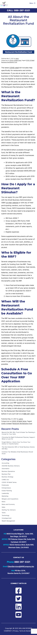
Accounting (5, 463)
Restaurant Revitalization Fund (9, 62)
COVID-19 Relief (30, 60)
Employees (5, 485)
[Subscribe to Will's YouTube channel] (18, 615)
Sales (3, 507)
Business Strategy (7, 477)
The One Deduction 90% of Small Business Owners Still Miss (18, 448)
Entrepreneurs (6, 488)
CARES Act (5, 479)
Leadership (5, 493)
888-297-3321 (22, 10)
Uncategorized (6, 518)
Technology (5, 515)
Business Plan (6, 474)
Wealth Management (8, 521)
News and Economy (8, 504)
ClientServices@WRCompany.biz (21, 566)
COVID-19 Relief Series (15, 60)
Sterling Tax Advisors (9, 510)
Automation (5, 468)
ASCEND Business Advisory (11, 466)
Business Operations (8, 471)
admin (17, 58)
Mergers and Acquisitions (10, 499)
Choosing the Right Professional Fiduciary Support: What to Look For (18, 438)
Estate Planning (7, 490)
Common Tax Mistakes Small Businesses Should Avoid (17, 452)
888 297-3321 (28, 414)
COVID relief (14, 68)
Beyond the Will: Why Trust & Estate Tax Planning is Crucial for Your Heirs (18, 433)
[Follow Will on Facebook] (18, 591)
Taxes (4, 512)
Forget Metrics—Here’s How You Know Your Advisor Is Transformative (16, 443)
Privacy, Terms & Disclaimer (23, 631)
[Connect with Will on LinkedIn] (18, 607)
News (3, 501)
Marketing (5, 496)
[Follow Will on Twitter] (18, 599)
